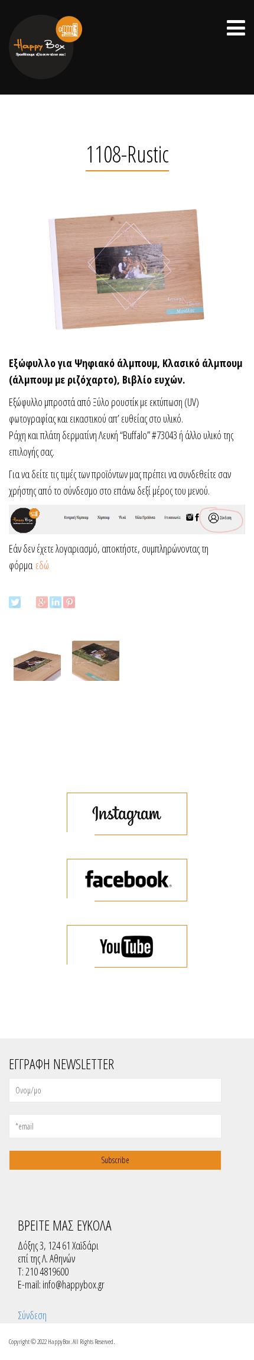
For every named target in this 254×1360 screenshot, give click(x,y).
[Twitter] (15, 602)
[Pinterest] (69, 602)
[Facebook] (28, 602)
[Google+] (42, 602)
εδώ (42, 565)
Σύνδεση (32, 1315)
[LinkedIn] (55, 602)
